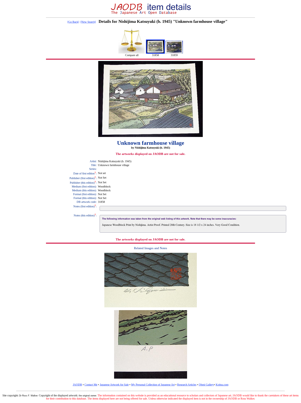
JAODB (77, 384)
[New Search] (88, 21)
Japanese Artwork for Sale (114, 384)
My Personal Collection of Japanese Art (153, 384)
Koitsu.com (222, 384)
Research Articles (186, 384)
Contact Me (90, 384)
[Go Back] (73, 21)
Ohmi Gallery (206, 384)
